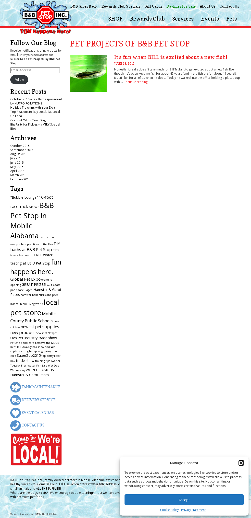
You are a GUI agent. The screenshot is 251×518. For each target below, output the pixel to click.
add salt (33, 207)
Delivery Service (38, 400)
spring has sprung (32, 351)
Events (210, 18)
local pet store (34, 307)
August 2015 (18, 154)
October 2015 (20, 146)
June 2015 (17, 163)
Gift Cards (153, 6)
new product (22, 332)
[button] (241, 462)
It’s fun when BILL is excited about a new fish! (170, 57)
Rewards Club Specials (120, 6)
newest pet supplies (40, 326)
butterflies (46, 244)
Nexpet (52, 333)
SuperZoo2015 (29, 355)
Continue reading (136, 82)
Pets (231, 18)
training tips (42, 361)
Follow (19, 80)
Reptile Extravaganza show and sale (32, 347)
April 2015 (17, 171)
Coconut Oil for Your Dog (28, 120)
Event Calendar (37, 412)
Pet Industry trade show (37, 337)
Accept (184, 499)
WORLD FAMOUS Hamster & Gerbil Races (32, 372)
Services (183, 18)
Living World (35, 304)
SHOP (115, 18)
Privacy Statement (193, 510)
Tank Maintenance (40, 387)
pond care (27, 343)
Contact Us (229, 6)
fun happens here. (35, 266)
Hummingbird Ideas (45, 514)
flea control (25, 255)
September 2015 (21, 150)
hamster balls (29, 295)
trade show (25, 360)
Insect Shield (18, 304)
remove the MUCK (47, 343)
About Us (207, 6)
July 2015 (16, 158)
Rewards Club (147, 18)
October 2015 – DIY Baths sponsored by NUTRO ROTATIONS (36, 101)
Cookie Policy (169, 510)
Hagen (29, 290)
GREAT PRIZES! (34, 284)
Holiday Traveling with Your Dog (32, 107)
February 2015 (20, 179)
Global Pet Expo (25, 279)
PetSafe (15, 343)
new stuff (41, 333)
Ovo (13, 337)
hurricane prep (48, 295)
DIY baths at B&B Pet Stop (35, 246)
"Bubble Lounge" (24, 197)
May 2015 (17, 167)
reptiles (15, 351)
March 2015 (18, 175)
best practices (30, 244)
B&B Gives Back (83, 6)
